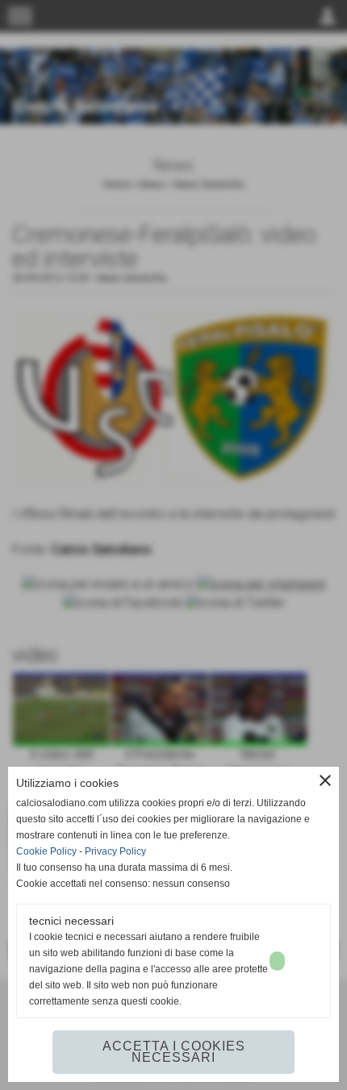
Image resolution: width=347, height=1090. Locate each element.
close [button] (325, 780)
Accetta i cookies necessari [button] (173, 1051)
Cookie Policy (46, 851)
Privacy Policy (115, 851)
